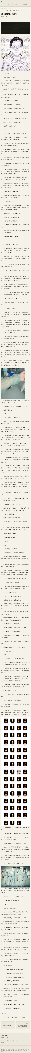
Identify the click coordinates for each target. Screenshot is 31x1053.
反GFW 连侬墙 (12, 1040)
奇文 (9, 5)
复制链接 (23, 1017)
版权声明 (3, 1042)
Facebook (15, 1017)
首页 (3, 5)
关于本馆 (3, 1040)
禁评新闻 (26, 5)
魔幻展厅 (5, 8)
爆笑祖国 (17, 5)
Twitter (7, 1017)
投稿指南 (7, 1040)
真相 (5, 1013)
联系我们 (12, 1050)
